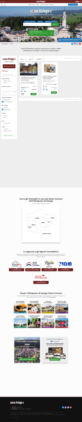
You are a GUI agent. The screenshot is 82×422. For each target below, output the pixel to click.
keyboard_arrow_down (26, 59)
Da (3, 94)
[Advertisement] (9, 160)
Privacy (57, 414)
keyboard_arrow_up (24, 59)
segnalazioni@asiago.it (48, 413)
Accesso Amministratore (14, 417)
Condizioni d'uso (62, 414)
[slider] (15, 91)
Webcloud (54, 414)
